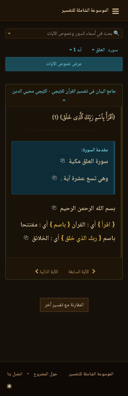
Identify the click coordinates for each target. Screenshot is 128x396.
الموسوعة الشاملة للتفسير (91, 374)
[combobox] (64, 33)
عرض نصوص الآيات (64, 64)
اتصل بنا (14, 374)
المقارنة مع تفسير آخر (64, 305)
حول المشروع (46, 374)
